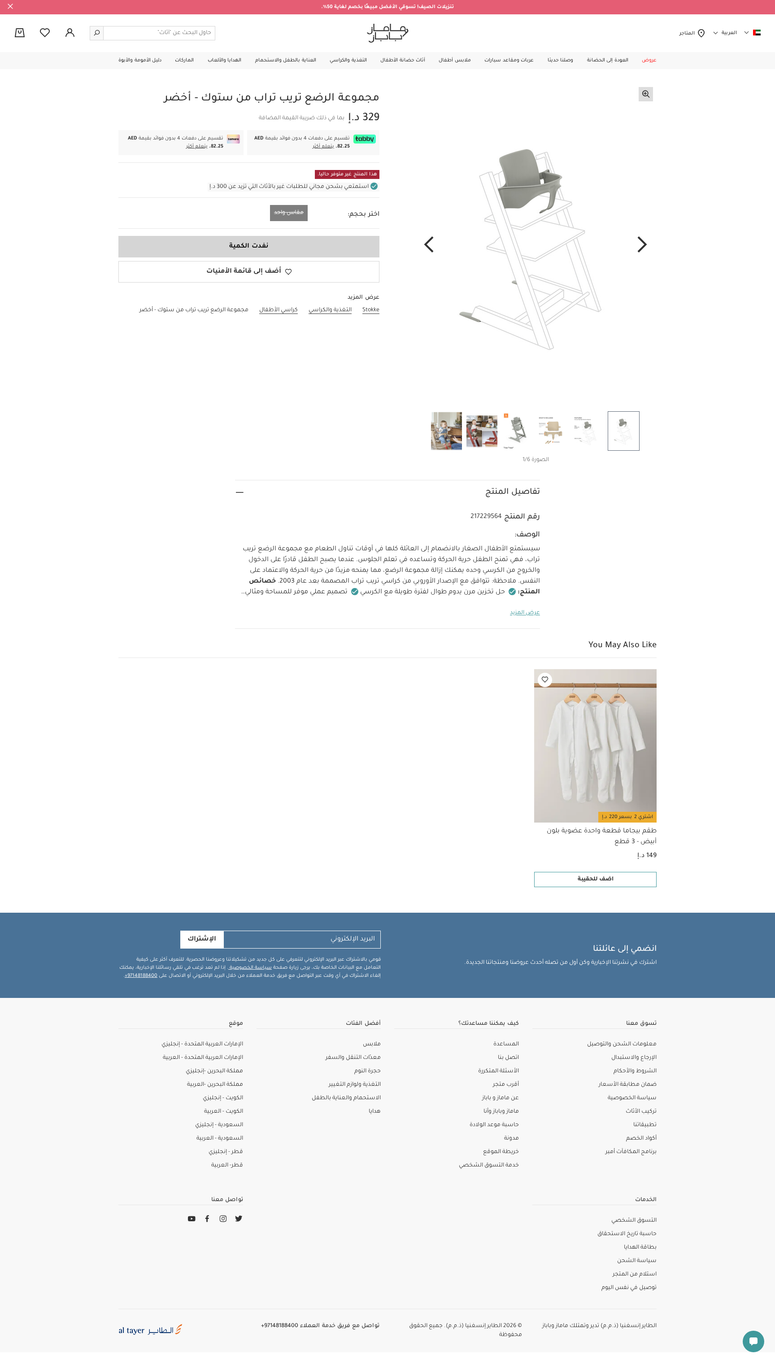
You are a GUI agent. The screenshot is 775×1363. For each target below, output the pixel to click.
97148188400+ (141, 976)
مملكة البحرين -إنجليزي (214, 1071)
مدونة (511, 1139)
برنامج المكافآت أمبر (631, 1152)
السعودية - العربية (219, 1139)
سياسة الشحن (637, 1261)
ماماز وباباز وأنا (501, 1112)
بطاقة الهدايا (640, 1248)
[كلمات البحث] (97, 33)
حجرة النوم (367, 1071)
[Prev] (642, 245)
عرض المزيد (525, 613)
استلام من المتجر (635, 1275)
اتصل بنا (508, 1058)
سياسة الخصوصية (250, 968)
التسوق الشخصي (634, 1221)
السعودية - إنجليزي (219, 1125)
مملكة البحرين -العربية (215, 1085)
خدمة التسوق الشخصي (489, 1166)
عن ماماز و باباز (500, 1098)
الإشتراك (201, 939)
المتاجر (688, 33)
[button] (649, 61)
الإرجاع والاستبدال (634, 1058)
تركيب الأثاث (641, 1112)
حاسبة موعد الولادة (494, 1125)
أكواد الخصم (641, 1139)
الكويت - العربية (223, 1112)
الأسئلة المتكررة (498, 1071)
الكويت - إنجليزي (223, 1098)
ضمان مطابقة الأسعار (628, 1085)
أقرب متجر (506, 1085)
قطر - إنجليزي (226, 1152)
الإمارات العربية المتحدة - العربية (203, 1058)
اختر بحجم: (363, 214)
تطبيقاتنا (645, 1125)
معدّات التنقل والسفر (353, 1058)
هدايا (375, 1112)
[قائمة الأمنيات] (545, 680)
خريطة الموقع (501, 1152)
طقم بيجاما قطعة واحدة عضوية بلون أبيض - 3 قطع (602, 837)
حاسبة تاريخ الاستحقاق (627, 1234)
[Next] (429, 245)
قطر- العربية (227, 1166)
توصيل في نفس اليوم (629, 1288)
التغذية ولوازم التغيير (355, 1085)
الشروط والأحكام (635, 1071)
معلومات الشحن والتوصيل (622, 1044)
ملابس (372, 1044)
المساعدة (506, 1044)
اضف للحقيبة (596, 879)
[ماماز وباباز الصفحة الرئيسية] (387, 33)
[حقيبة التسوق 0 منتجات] (19, 33)
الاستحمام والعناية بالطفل (346, 1098)
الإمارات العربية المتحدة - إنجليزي (202, 1044)
